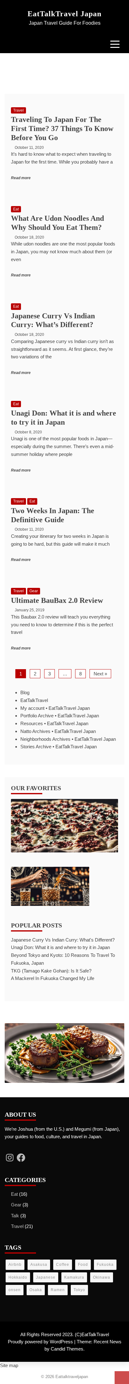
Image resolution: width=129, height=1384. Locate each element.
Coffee (62, 1264)
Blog (24, 692)
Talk (15, 1215)
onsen (14, 1290)
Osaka (35, 1290)
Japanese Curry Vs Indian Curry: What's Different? (63, 939)
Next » (100, 673)
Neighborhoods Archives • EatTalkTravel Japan (68, 739)
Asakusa (38, 1264)
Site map (9, 1365)
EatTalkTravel (34, 700)
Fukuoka (105, 1264)
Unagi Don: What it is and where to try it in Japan (60, 947)
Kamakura (74, 1277)
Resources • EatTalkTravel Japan (54, 723)
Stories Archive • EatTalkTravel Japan (58, 746)
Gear (33, 591)
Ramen (58, 1290)
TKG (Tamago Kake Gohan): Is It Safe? (51, 970)
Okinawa (101, 1277)
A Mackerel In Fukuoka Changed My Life (52, 978)
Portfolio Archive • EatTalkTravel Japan (59, 715)
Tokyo (79, 1290)
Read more (21, 178)
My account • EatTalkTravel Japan (55, 708)
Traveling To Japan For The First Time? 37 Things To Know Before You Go (62, 128)
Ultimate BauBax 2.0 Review (57, 600)
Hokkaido (17, 1277)
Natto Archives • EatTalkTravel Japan (58, 731)
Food (83, 1264)
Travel (18, 110)
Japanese (45, 1277)
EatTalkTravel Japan (64, 14)
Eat (16, 209)
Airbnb (15, 1264)
